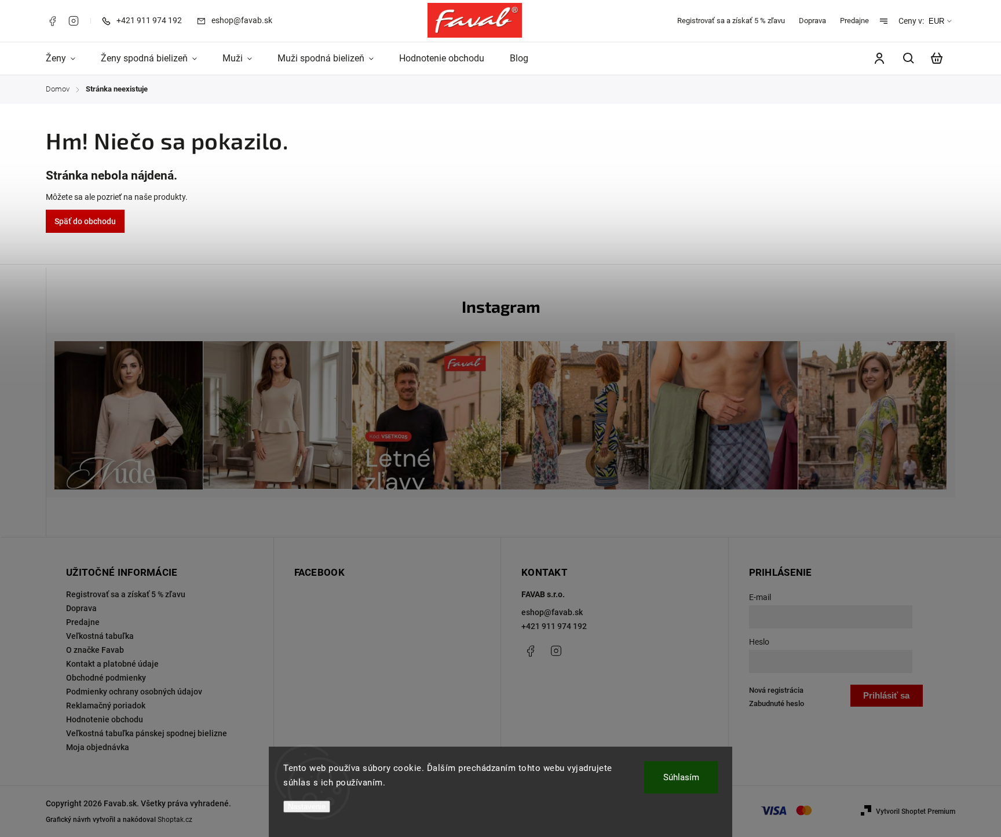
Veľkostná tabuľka (100, 636)
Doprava (812, 20)
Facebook (52, 20)
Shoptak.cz (175, 820)
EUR (936, 21)
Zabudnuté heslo (776, 703)
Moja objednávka (97, 747)
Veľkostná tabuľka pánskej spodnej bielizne (146, 733)
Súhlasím (681, 777)
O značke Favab (95, 650)
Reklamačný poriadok (105, 705)
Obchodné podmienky (106, 677)
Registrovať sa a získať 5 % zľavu (731, 20)
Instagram (73, 20)
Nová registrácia (776, 690)
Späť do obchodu (85, 221)
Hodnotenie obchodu (104, 719)
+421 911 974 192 (554, 626)
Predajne (854, 20)
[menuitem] (67, 58)
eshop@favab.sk (552, 612)
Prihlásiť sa (886, 695)
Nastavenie (307, 806)
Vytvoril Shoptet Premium (915, 811)
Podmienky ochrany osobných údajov (134, 691)
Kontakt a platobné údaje (112, 663)
